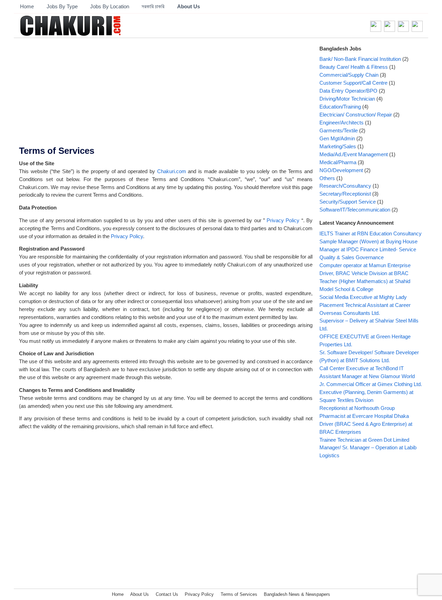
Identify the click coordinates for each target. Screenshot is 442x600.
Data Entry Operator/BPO (348, 91)
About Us (188, 6)
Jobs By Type (62, 6)
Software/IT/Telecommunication (354, 210)
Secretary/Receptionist (345, 194)
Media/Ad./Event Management (353, 154)
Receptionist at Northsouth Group (357, 408)
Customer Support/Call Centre (353, 83)
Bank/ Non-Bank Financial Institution (360, 59)
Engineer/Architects (341, 122)
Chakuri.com (171, 171)
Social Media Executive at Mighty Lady (363, 297)
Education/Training (340, 107)
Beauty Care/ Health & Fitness (353, 67)
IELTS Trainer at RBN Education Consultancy (370, 233)
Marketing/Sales (337, 146)
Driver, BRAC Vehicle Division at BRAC (364, 273)
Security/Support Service (347, 202)
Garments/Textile (338, 130)
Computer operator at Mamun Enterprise (365, 265)
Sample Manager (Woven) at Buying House (368, 241)
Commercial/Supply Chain (348, 75)
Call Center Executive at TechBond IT (361, 368)
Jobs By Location (109, 6)
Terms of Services (56, 151)
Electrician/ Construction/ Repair (355, 115)
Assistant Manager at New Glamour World (367, 376)
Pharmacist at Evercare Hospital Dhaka (364, 416)
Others (327, 178)
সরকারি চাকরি (153, 6)
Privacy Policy (283, 220)
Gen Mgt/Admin (337, 138)
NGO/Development (341, 170)
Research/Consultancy (345, 186)
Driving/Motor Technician (347, 99)
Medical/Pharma (337, 162)
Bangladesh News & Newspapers (297, 594)
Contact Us (167, 594)
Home (27, 6)
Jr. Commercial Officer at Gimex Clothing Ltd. (370, 384)
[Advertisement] (166, 94)
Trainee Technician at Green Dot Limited (364, 440)
